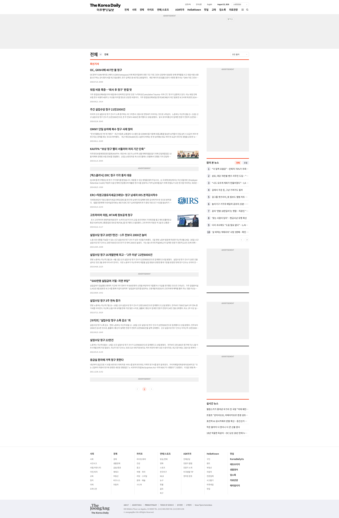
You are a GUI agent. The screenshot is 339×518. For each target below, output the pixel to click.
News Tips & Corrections (203, 505)
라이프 (150, 9)
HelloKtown (194, 9)
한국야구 (163, 471)
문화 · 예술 (141, 480)
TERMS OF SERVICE (167, 505)
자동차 (116, 484)
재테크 (116, 471)
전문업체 (210, 476)
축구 (161, 493)
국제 (91, 484)
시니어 (139, 484)
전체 (126, 9)
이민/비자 (94, 471)
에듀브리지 (235, 464)
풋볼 (161, 484)
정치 (91, 480)
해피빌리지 (235, 485)
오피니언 (93, 488)
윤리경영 (180, 505)
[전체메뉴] (242, 9)
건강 (138, 463)
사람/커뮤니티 (95, 467)
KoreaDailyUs (237, 459)
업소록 (222, 9)
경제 (142, 9)
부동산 (116, 476)
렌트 (208, 463)
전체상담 (186, 459)
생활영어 (234, 469)
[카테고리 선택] (100, 54)
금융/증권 (117, 467)
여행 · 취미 (141, 471)
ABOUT (126, 505)
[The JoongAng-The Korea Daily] (100, 509)
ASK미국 (179, 9)
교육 (214, 9)
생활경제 (116, 463)
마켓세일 (210, 484)
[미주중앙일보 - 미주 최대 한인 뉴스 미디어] (105, 7)
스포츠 (162, 467)
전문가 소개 (187, 467)
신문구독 (188, 4)
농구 (161, 480)
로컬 (245, 162)
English (209, 4)
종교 (138, 467)
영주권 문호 (187, 476)
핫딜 (206, 9)
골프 (161, 488)
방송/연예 (164, 459)
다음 (247, 240)
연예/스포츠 (163, 9)
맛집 (208, 488)
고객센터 (188, 505)
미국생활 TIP (188, 471)
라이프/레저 (141, 459)
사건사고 (93, 463)
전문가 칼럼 (187, 463)
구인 (208, 459)
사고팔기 (210, 480)
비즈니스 (116, 480)
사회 (134, 9)
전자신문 (199, 4)
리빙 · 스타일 (142, 476)
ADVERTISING (137, 505)
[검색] (247, 9)
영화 (161, 463)
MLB (162, 476)
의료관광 (233, 9)
